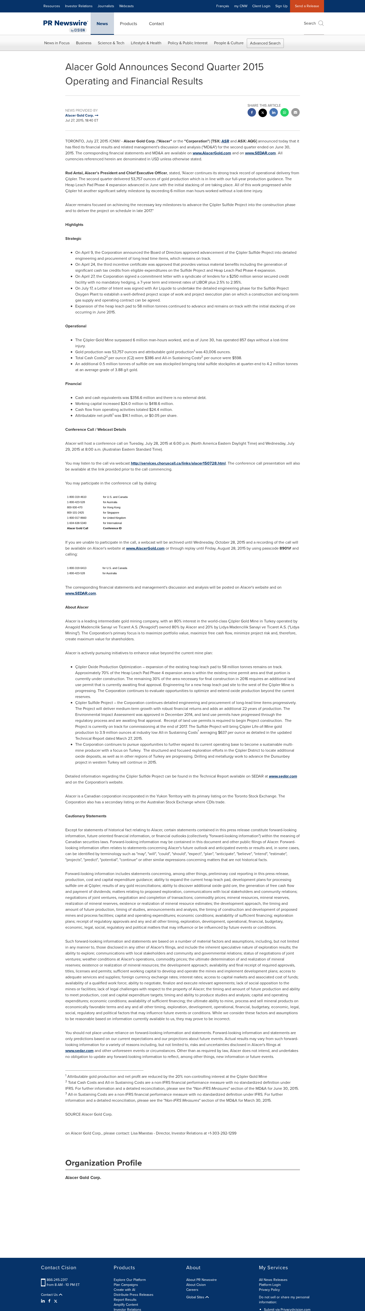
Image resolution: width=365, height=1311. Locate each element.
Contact (156, 23)
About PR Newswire (201, 1279)
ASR (225, 141)
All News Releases (273, 1279)
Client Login (261, 6)
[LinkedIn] (43, 1301)
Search (310, 23)
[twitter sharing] (262, 113)
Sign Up (281, 6)
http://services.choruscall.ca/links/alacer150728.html (178, 463)
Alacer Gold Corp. (83, 1177)
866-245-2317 (57, 1279)
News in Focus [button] (57, 43)
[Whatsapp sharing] (284, 113)
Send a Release (307, 6)
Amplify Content (126, 1304)
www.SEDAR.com (260, 153)
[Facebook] (49, 1301)
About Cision (196, 1284)
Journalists (106, 6)
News (102, 23)
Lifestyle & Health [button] (146, 43)
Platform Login (270, 1284)
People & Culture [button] (229, 43)
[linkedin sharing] (273, 113)
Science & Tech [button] (111, 43)
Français (222, 6)
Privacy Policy (269, 1289)
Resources (51, 6)
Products (128, 23)
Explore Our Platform (130, 1279)
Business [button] (83, 43)
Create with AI (124, 1289)
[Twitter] (56, 1301)
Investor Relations (79, 6)
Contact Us (50, 1294)
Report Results (125, 1299)
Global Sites (195, 1297)
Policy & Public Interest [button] (188, 43)
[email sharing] (295, 113)
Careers (192, 1289)
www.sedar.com (79, 1050)
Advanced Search (265, 43)
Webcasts (126, 6)
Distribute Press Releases (133, 1294)
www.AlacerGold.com (212, 153)
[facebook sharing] (252, 113)
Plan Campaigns (126, 1284)
